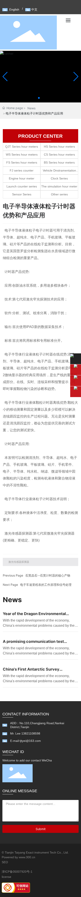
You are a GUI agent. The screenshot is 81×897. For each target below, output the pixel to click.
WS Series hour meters (22, 154)
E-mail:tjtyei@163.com (25, 740)
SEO (5, 862)
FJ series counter (21, 170)
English (14, 9)
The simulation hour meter (59, 186)
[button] (39, 98)
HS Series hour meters (59, 146)
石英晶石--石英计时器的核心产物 (47, 575)
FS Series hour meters (21, 162)
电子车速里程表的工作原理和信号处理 (45, 584)
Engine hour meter (21, 178)
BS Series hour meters (59, 162)
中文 (34, 9)
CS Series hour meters (59, 154)
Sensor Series (21, 194)
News (31, 108)
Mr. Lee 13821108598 (25, 733)
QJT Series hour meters (21, 146)
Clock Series (59, 178)
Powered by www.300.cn (18, 857)
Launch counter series (21, 186)
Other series (59, 194)
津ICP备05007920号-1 (17, 871)
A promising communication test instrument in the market (33, 643)
